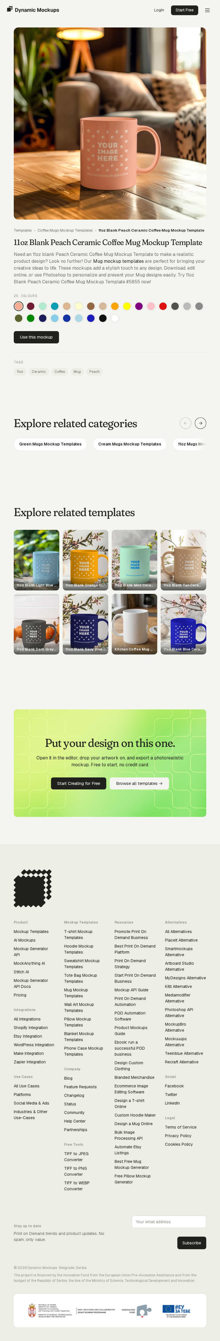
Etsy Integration (28, 1036)
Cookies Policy (179, 1144)
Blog (68, 1078)
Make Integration (29, 1053)
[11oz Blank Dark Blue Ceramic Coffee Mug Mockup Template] (67, 318)
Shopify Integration (31, 1027)
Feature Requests (80, 1086)
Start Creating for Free (78, 783)
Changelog (74, 1095)
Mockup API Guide (131, 989)
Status (70, 1104)
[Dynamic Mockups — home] (33, 10)
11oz (20, 371)
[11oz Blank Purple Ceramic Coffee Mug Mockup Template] (139, 306)
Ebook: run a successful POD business (130, 1048)
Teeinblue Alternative (184, 1053)
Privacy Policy (178, 1135)
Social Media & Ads (31, 1103)
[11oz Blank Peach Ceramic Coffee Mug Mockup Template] (18, 306)
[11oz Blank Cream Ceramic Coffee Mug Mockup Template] (79, 306)
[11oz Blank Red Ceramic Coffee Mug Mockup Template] (163, 306)
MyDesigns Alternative (185, 977)
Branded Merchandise (134, 1077)
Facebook (174, 1086)
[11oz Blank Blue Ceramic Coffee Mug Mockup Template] (91, 318)
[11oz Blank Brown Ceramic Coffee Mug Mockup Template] (91, 306)
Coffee (59, 371)
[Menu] (207, 10)
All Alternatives (178, 931)
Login (159, 10)
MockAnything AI (29, 963)
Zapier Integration (30, 1062)
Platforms (22, 1094)
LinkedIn (172, 1103)
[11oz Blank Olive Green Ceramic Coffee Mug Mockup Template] (18, 318)
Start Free (185, 10)
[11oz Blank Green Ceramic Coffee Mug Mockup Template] (31, 318)
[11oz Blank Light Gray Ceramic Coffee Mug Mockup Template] (187, 306)
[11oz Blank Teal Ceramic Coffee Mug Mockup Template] (55, 306)
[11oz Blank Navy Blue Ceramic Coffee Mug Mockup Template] (43, 318)
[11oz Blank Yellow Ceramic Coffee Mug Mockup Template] (127, 306)
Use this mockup (36, 337)
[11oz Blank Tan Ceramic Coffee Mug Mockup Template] (67, 306)
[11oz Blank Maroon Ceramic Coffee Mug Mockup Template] (31, 306)
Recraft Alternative (182, 1062)
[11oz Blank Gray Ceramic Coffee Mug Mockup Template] (199, 306)
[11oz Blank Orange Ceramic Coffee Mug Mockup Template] (115, 306)
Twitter (171, 1094)
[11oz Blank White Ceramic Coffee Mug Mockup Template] (115, 318)
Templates (23, 230)
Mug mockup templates (118, 261)
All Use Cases (27, 1086)
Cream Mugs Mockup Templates (129, 444)
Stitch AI (21, 971)
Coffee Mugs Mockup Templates (65, 230)
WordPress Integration (34, 1044)
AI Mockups (25, 940)
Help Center (75, 1121)
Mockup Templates (31, 931)
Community (74, 1112)
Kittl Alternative (178, 986)
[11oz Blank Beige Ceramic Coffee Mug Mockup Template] (103, 306)
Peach (94, 371)
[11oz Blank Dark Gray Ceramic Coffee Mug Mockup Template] (175, 306)
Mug (77, 371)
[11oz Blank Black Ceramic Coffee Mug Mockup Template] (103, 318)
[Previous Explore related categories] (185, 423)
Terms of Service (181, 1127)
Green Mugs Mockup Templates (50, 444)
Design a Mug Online (134, 1123)
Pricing (20, 995)
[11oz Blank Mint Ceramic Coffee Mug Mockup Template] (43, 306)
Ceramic (39, 371)
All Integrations (27, 1019)
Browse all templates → (139, 783)
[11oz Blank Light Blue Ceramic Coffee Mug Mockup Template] (79, 318)
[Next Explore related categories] (200, 423)
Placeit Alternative (181, 940)
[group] (110, 444)
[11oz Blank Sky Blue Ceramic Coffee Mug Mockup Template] (55, 318)
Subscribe (191, 1243)
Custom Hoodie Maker (135, 1115)
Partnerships (75, 1129)
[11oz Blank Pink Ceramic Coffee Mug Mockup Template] (151, 306)
